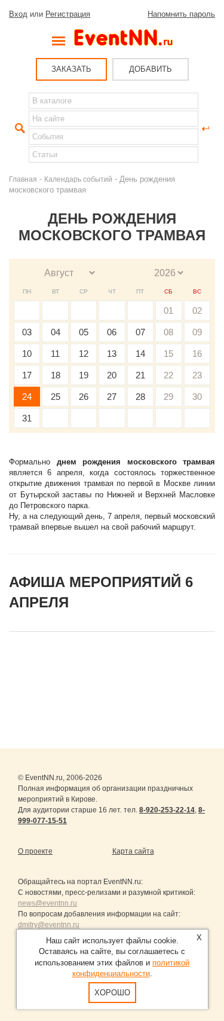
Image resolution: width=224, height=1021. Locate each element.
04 (55, 332)
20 (111, 375)
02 (197, 310)
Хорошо (112, 992)
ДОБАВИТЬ (150, 69)
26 (83, 397)
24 (27, 397)
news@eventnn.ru (47, 903)
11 (55, 354)
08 (168, 332)
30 (197, 397)
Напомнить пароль (181, 14)
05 (83, 332)
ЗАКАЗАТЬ (71, 69)
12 (83, 354)
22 (168, 375)
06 (111, 332)
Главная (23, 179)
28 (140, 397)
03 (27, 332)
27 (111, 397)
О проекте (35, 851)
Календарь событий (78, 179)
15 (168, 354)
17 (27, 375)
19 (83, 375)
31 (27, 418)
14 (140, 354)
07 (140, 332)
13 (111, 354)
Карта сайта (133, 851)
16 (197, 354)
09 (197, 332)
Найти (18, 128)
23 (197, 375)
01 (168, 310)
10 (27, 354)
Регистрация (67, 14)
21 (140, 375)
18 (55, 375)
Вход (18, 14)
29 (168, 397)
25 (55, 397)
